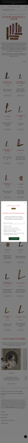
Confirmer (14, 238)
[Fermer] (25, 203)
